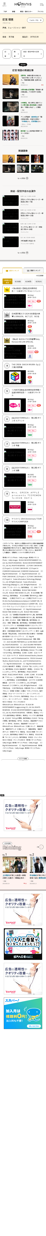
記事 (5, 53)
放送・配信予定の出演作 (31, 53)
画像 (14, 53)
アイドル (41, 11)
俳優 (13, 11)
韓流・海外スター (26, 11)
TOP (5, 11)
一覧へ (38, 847)
